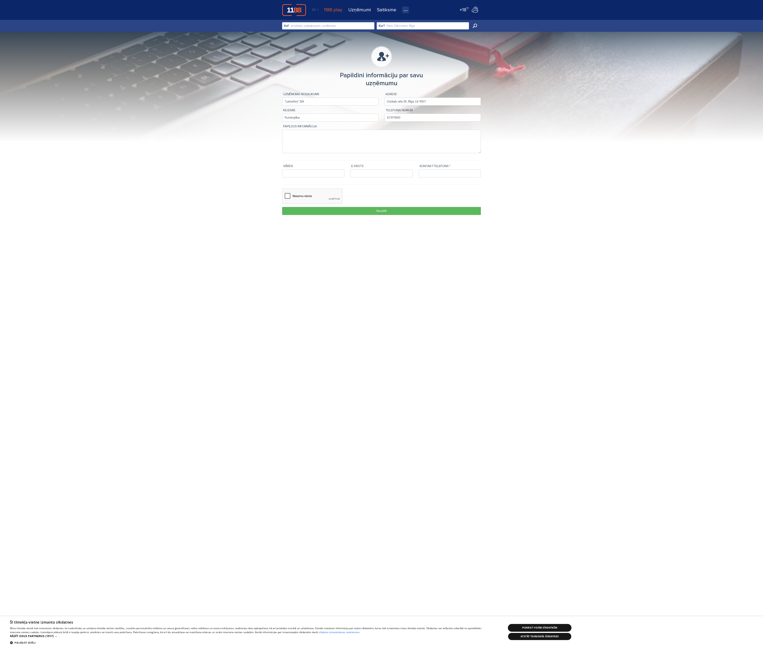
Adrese (391, 94)
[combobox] (328, 25)
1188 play (333, 10)
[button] (251, 636)
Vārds (288, 166)
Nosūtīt (382, 211)
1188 (294, 10)
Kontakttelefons (434, 166)
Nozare (289, 110)
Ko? (286, 26)
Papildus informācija (300, 126)
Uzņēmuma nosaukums (301, 94)
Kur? (382, 26)
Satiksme (386, 10)
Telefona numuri (399, 110)
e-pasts (357, 166)
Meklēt (475, 26)
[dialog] (381, 632)
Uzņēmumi (359, 10)
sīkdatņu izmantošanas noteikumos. (339, 632)
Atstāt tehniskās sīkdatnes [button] (540, 636)
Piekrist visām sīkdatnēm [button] (539, 627)
